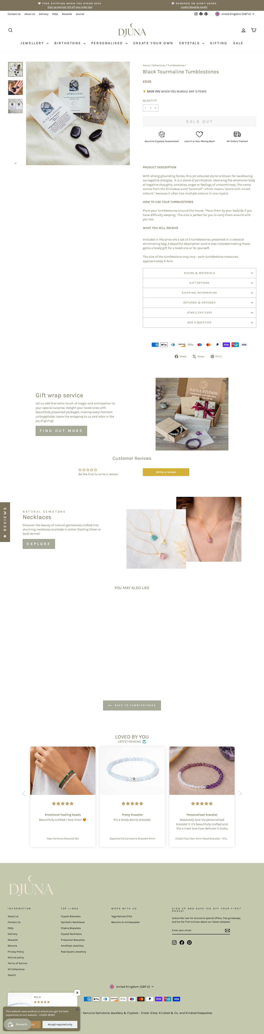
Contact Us (14, 14)
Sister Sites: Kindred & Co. (160, 1013)
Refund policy (16, 957)
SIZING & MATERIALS (199, 273)
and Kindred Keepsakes (195, 1013)
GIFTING (218, 43)
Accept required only (60, 1024)
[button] (24, 793)
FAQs (55, 14)
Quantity (150, 100)
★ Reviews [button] (5, 522)
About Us (29, 14)
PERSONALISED (108, 43)
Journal (80, 14)
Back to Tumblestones (134, 705)
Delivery (43, 14)
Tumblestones (176, 65)
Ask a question (199, 322)
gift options (199, 283)
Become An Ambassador (125, 922)
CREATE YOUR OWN (153, 43)
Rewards (67, 14)
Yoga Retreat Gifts (121, 916)
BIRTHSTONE (68, 43)
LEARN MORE (47, 1015)
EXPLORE (39, 544)
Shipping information (199, 292)
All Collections (16, 969)
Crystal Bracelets (71, 916)
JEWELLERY (33, 43)
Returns (12, 945)
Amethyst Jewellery (72, 945)
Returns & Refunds (199, 302)
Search (12, 975)
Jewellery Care (199, 312)
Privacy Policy (16, 951)
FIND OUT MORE (61, 431)
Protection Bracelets (73, 939)
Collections (158, 65)
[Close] (77, 1009)
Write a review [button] (166, 472)
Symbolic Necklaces (73, 922)
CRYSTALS (190, 43)
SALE (238, 43)
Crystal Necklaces (71, 933)
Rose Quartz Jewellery (73, 951)
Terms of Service (17, 963)
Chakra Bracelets (71, 928)
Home (146, 65)
